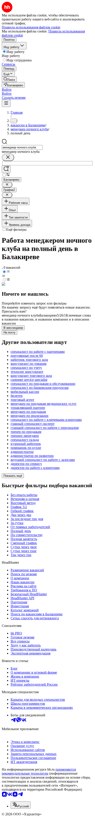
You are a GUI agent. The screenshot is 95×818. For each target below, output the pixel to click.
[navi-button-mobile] (6, 103)
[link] (9, 79)
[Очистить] (8, 157)
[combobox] (22, 147)
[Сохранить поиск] (6, 169)
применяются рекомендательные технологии (39, 771)
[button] (6, 89)
